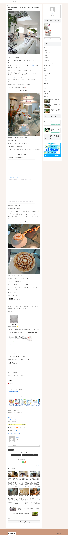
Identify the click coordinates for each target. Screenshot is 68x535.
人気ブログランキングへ (14, 433)
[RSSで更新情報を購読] (17, 439)
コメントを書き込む (24, 522)
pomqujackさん (12, 77)
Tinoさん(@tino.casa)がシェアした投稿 (15, 179)
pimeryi (17, 437)
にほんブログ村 (12, 419)
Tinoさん (34, 65)
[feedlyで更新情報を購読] (15, 439)
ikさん (17, 77)
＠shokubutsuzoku (13, 391)
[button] (39, 445)
